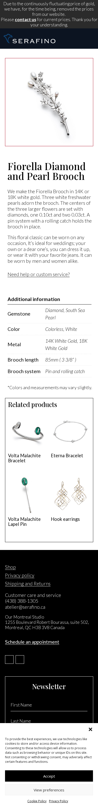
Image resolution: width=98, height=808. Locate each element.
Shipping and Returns (28, 583)
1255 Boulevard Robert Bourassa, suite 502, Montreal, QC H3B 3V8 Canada (47, 625)
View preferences (49, 789)
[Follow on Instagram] (20, 659)
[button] (90, 729)
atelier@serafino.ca (25, 607)
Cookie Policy (36, 801)
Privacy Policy (58, 801)
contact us (25, 19)
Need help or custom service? (39, 274)
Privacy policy (19, 575)
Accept (49, 776)
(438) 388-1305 (21, 601)
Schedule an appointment (32, 642)
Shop (10, 567)
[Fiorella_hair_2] (49, 144)
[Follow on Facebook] (9, 659)
